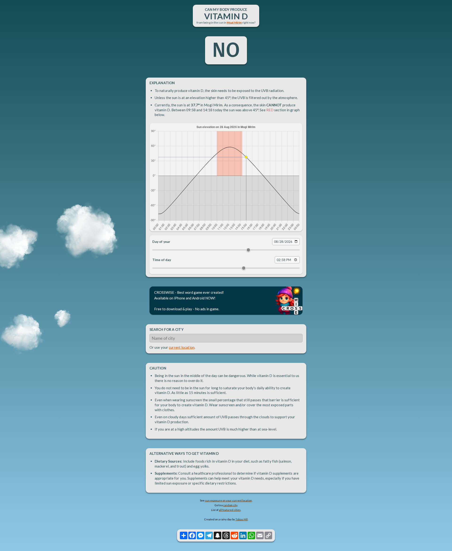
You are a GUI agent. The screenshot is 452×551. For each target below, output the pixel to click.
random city (230, 505)
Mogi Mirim (234, 22)
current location (181, 347)
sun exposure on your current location (228, 500)
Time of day (161, 260)
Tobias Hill (241, 519)
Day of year (161, 242)
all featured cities (230, 509)
